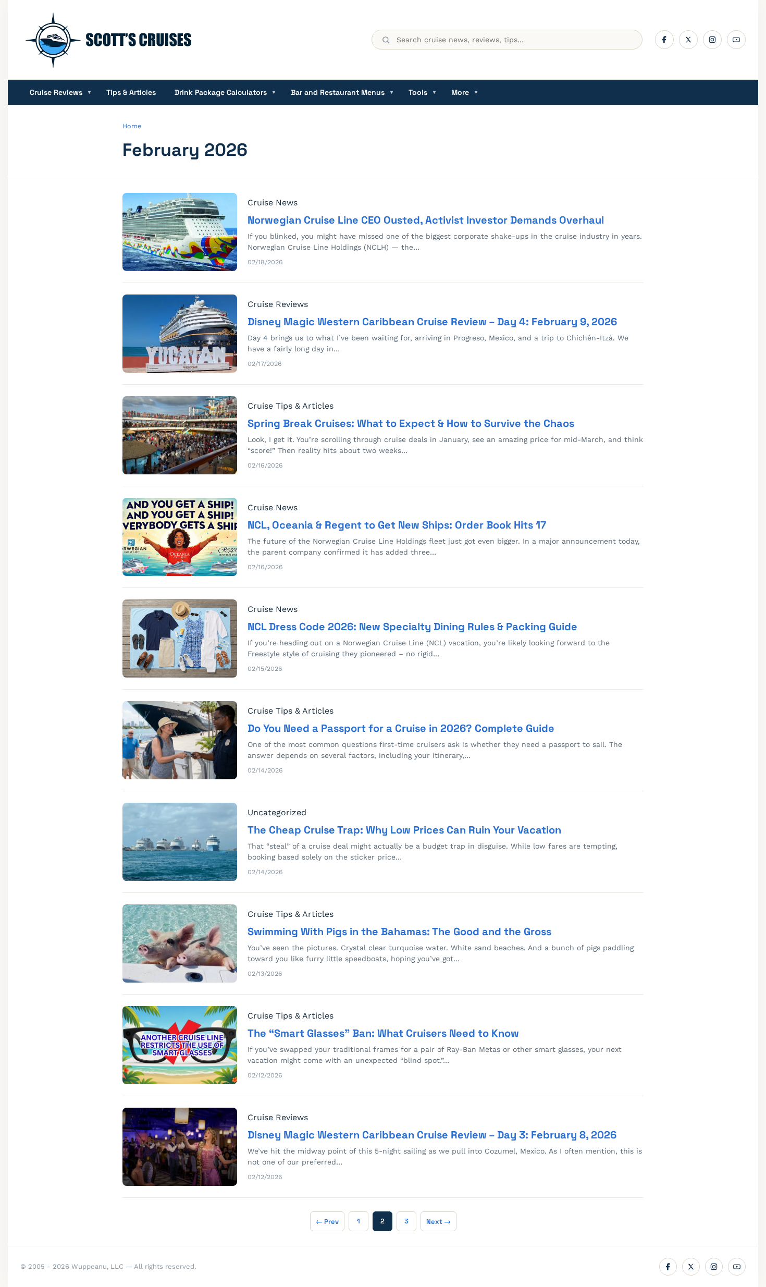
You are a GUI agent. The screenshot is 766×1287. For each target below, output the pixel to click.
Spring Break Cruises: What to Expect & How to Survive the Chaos (411, 423)
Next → (438, 1221)
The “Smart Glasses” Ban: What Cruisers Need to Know (383, 1033)
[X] (688, 39)
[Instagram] (712, 39)
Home (131, 126)
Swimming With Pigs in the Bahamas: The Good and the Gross (399, 931)
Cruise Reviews (60, 92)
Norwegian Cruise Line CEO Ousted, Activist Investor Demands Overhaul (426, 220)
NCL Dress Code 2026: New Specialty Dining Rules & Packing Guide (412, 626)
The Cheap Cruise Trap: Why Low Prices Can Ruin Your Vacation (404, 830)
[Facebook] (664, 39)
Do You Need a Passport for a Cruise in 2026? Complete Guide (401, 728)
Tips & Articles (131, 92)
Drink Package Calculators (225, 92)
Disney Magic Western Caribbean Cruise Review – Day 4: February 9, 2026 (432, 321)
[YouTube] (736, 39)
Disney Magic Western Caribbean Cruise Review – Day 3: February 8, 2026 (432, 1135)
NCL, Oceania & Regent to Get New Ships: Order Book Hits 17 (397, 525)
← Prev (327, 1221)
